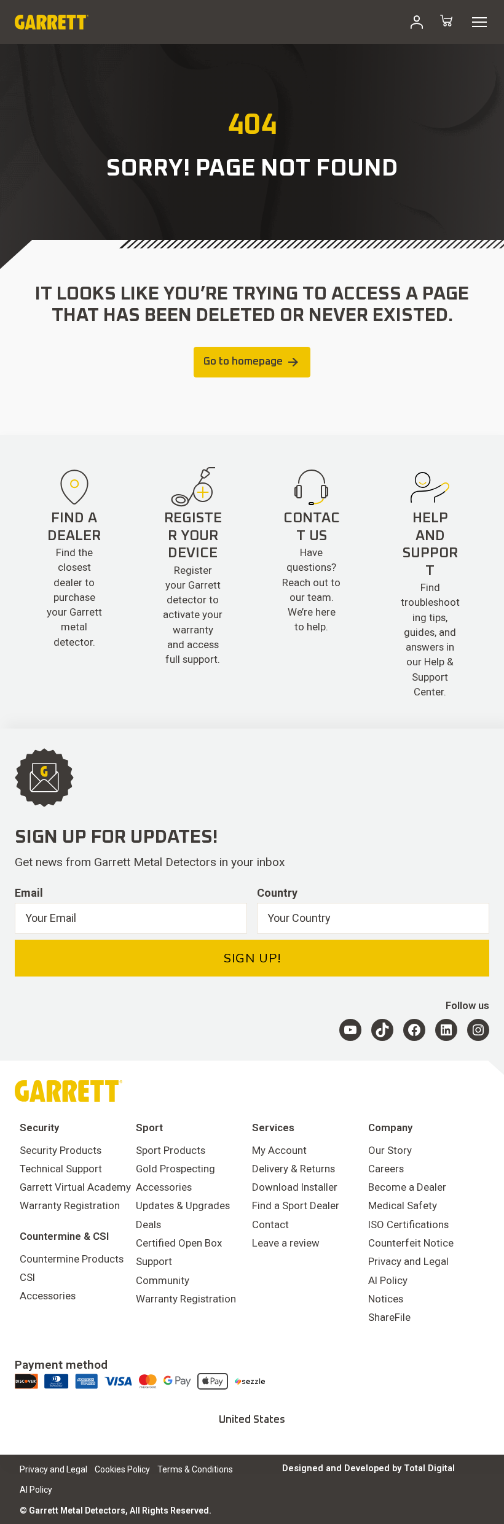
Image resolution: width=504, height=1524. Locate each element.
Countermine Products (72, 1259)
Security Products (60, 1150)
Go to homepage (243, 362)
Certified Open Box (179, 1243)
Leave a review (286, 1243)
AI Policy (388, 1280)
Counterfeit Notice (411, 1243)
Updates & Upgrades (183, 1205)
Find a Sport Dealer (295, 1205)
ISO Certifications (408, 1224)
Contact (270, 1224)
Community (162, 1280)
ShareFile (389, 1317)
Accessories (48, 1296)
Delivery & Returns (293, 1168)
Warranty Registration (70, 1205)
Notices (385, 1299)
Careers (386, 1168)
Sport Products (170, 1150)
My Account (279, 1150)
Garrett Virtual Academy (75, 1187)
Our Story (390, 1150)
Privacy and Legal (408, 1261)
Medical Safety (402, 1205)
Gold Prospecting (175, 1168)
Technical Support (61, 1168)
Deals (148, 1224)
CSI (27, 1277)
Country (277, 892)
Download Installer (294, 1187)
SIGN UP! (252, 957)
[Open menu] (479, 22)
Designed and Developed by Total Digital (368, 1468)
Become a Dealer (407, 1187)
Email (29, 892)
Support (154, 1261)
